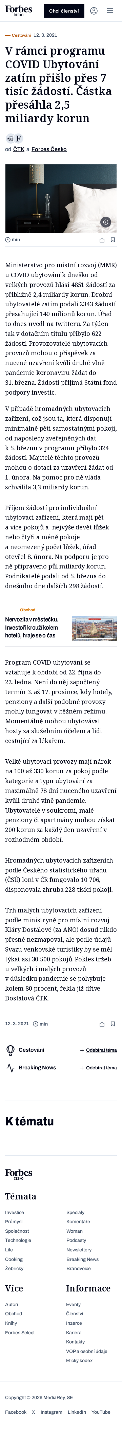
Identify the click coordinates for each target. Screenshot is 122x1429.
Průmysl (13, 1221)
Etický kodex (79, 1360)
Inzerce (74, 1323)
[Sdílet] (102, 239)
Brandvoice (78, 1268)
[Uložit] (113, 239)
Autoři (11, 1304)
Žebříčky (14, 1268)
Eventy (73, 1304)
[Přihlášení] (94, 11)
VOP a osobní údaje (86, 1351)
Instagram (51, 1412)
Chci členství (64, 11)
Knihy (11, 1323)
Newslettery (79, 1249)
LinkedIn (77, 1412)
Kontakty (75, 1341)
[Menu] (110, 11)
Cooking (14, 1259)
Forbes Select (20, 1332)
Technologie (18, 1240)
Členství (74, 1313)
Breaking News (82, 1259)
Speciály (75, 1212)
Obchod (13, 1313)
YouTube (101, 1412)
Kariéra (74, 1332)
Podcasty (76, 1240)
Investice (14, 1212)
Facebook (15, 1412)
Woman (74, 1231)
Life (9, 1249)
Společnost (17, 1231)
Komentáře (78, 1221)
